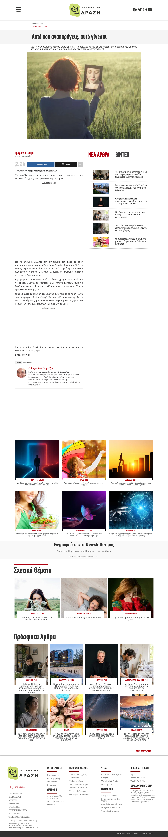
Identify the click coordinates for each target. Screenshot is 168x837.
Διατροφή (52, 789)
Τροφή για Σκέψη (39, 27)
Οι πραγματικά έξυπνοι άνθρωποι (83, 617)
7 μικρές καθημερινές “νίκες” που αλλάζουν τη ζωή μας (84, 484)
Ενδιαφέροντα (31, 730)
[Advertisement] (49, 222)
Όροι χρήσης (14, 807)
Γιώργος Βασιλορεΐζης (23, 157)
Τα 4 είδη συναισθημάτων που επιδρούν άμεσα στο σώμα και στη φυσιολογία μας (131, 228)
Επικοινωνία (14, 813)
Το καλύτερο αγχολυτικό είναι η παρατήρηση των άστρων (101, 735)
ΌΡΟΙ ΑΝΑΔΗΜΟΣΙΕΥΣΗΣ (19, 817)
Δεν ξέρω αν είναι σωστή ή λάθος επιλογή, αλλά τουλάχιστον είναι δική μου (37, 484)
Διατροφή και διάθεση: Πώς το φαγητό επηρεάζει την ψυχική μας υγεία (37, 534)
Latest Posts (27, 363)
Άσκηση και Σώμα (109, 795)
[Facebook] (135, 10)
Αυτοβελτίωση (130, 680)
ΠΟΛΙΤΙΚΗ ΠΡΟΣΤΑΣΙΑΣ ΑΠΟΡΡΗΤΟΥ (84, 557)
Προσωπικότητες (137, 777)
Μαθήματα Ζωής (76, 781)
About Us (13, 800)
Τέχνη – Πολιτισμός (77, 791)
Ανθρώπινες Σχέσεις (78, 774)
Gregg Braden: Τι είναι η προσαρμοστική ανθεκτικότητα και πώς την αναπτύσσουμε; (131, 201)
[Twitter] (140, 10)
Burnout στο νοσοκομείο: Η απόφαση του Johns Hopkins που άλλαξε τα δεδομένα (132, 188)
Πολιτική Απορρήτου (18, 810)
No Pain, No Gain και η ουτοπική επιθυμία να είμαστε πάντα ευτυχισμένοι (130, 214)
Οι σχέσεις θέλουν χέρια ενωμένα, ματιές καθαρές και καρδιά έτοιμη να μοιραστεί (132, 241)
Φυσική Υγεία (107, 784)
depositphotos (16, 793)
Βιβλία (66, 730)
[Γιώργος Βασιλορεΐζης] (21, 377)
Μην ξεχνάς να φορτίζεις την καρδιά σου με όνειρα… (37, 618)
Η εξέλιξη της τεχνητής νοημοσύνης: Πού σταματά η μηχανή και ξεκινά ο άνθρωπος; (130, 534)
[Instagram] (145, 10)
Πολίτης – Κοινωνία (78, 787)
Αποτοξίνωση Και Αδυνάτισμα (54, 797)
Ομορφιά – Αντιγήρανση (111, 804)
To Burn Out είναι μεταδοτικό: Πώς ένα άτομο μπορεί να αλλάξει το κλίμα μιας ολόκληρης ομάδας (131, 174)
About (18, 363)
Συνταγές (51, 804)
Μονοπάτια (52, 781)
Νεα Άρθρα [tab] (98, 155)
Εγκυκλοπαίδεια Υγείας (111, 774)
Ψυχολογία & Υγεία (66, 680)
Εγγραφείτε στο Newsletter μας (84, 544)
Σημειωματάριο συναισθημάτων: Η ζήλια (130, 618)
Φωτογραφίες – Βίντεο (79, 794)
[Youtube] (150, 10)
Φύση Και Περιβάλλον (110, 811)
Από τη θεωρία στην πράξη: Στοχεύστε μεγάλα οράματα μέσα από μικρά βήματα (131, 484)
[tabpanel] (119, 207)
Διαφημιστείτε (15, 803)
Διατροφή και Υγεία (55, 801)
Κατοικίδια (74, 777)
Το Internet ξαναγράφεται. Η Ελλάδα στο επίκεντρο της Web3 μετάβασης (84, 534)
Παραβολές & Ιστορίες (79, 784)
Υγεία (104, 768)
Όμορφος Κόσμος (78, 768)
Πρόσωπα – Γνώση (139, 768)
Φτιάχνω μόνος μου (110, 807)
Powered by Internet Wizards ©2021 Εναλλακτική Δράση (134, 833)
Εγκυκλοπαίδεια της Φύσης (110, 800)
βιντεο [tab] (122, 155)
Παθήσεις (105, 777)
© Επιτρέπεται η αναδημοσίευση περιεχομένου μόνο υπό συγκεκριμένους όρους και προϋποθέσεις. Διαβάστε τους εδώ (23, 824)
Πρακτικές (51, 785)
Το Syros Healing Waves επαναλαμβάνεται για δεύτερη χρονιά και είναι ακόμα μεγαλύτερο (136, 736)
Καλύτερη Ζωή (31, 680)
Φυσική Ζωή (107, 789)
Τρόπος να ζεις (37, 24)
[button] (18, 9)
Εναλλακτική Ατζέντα (141, 785)
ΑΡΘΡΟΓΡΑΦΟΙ (15, 797)
